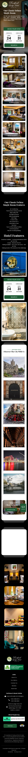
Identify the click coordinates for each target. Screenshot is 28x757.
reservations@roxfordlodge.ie (15, 696)
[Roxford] (10, 5)
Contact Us (14, 683)
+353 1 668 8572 (15, 699)
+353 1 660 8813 (15, 701)
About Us (14, 677)
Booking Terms (17, 752)
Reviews (14, 686)
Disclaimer (10, 752)
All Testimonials (11, 509)
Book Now (14, 688)
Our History (14, 680)
